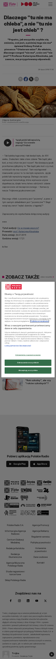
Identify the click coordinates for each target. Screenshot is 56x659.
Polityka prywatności (39, 321)
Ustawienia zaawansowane (28, 355)
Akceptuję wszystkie (28, 370)
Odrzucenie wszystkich (28, 363)
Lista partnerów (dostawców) (18, 346)
